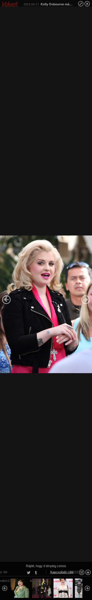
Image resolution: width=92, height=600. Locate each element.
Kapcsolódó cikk (61, 572)
